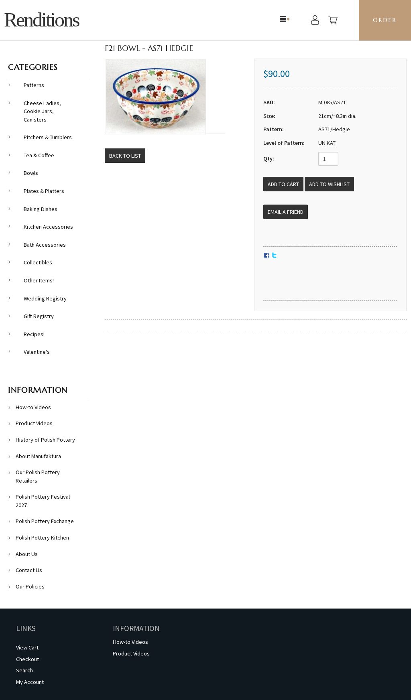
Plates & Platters (44, 191)
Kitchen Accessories (48, 226)
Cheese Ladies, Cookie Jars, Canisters (42, 111)
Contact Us (29, 570)
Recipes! (34, 334)
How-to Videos (33, 407)
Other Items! (39, 280)
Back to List (125, 155)
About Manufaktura (38, 456)
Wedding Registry (45, 298)
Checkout (27, 659)
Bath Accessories (45, 244)
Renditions (41, 20)
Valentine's (37, 351)
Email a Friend (285, 211)
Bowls (31, 173)
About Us (27, 554)
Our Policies (30, 586)
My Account (30, 682)
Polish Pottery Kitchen (42, 537)
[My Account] (315, 21)
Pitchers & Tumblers (48, 137)
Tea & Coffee (39, 155)
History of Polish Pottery (45, 439)
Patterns (34, 85)
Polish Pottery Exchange (45, 521)
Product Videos (34, 423)
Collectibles (38, 262)
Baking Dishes (40, 209)
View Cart (27, 647)
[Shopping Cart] (333, 21)
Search (24, 670)
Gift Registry (39, 316)
